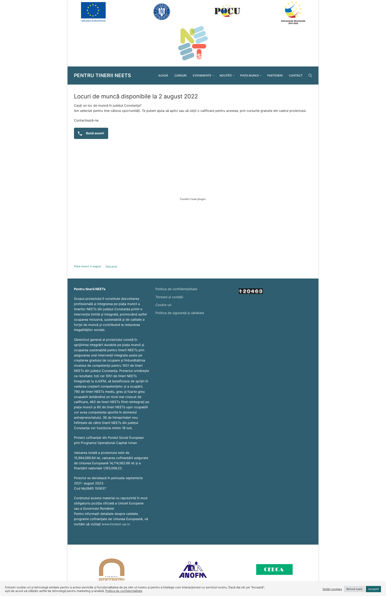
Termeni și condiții (169, 297)
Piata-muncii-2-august (87, 266)
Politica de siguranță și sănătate (179, 313)
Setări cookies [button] (332, 589)
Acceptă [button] (373, 589)
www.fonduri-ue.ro (116, 524)
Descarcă (111, 266)
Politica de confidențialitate (176, 289)
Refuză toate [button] (354, 589)
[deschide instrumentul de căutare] (310, 75)
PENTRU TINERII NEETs (102, 75)
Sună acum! (94, 133)
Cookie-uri (163, 305)
